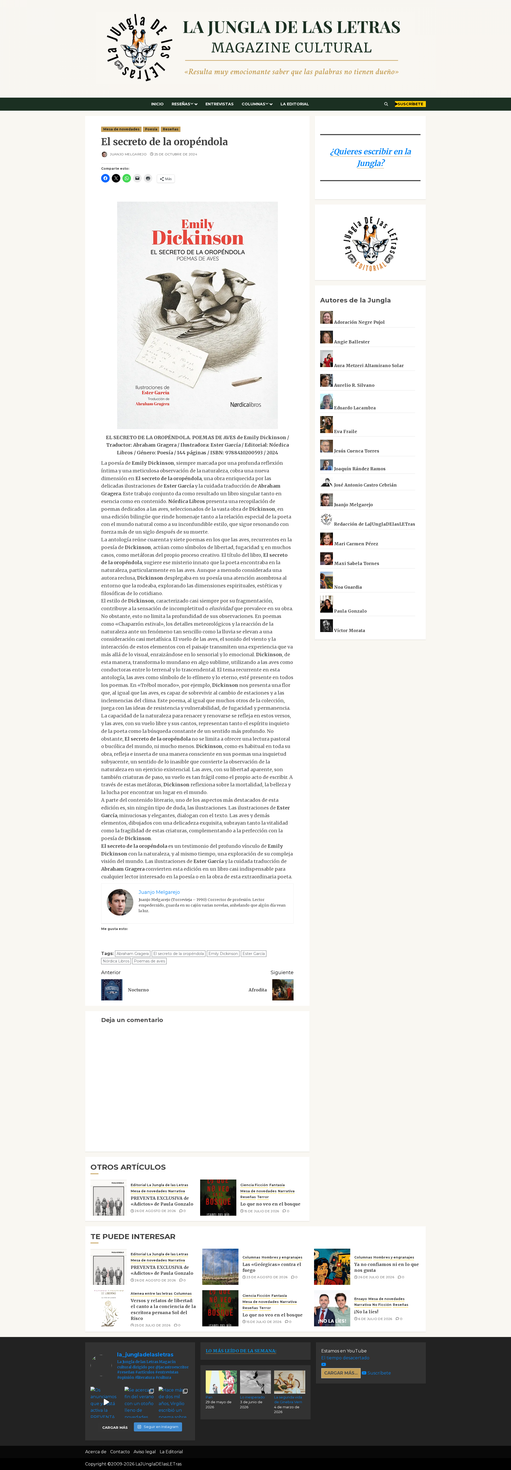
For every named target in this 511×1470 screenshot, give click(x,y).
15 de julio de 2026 (261, 1211)
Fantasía (277, 1185)
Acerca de (95, 1451)
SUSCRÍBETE (410, 104)
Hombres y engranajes (282, 1257)
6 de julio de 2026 (375, 1319)
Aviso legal (145, 1451)
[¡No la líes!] (332, 1308)
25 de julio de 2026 (152, 1325)
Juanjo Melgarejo (128, 154)
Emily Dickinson (223, 953)
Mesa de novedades (121, 129)
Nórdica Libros (116, 961)
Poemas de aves (149, 961)
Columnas (253, 104)
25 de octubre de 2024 (175, 154)
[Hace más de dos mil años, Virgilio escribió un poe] (174, 1402)
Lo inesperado (252, 1397)
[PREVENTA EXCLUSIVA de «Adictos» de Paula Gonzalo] (108, 1198)
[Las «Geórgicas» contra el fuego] (220, 1267)
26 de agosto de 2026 (155, 1211)
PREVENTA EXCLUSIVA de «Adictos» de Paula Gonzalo (162, 1201)
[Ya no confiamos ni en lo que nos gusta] (332, 1267)
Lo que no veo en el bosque (270, 1204)
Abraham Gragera (133, 953)
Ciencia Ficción (254, 1185)
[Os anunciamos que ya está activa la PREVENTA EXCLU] (106, 1402)
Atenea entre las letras (151, 1293)
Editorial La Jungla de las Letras (159, 1185)
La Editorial (295, 104)
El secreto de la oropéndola (178, 953)
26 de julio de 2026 (376, 1277)
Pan (209, 1397)
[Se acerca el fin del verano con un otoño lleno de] (140, 1402)
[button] (386, 104)
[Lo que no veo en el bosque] (218, 1198)
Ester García (253, 953)
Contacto (120, 1451)
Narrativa (176, 1191)
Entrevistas (219, 104)
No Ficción (382, 1305)
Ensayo (360, 1299)
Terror (263, 1197)
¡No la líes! (366, 1311)
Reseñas (181, 104)
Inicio (157, 104)
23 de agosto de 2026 (266, 1277)
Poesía (151, 129)
